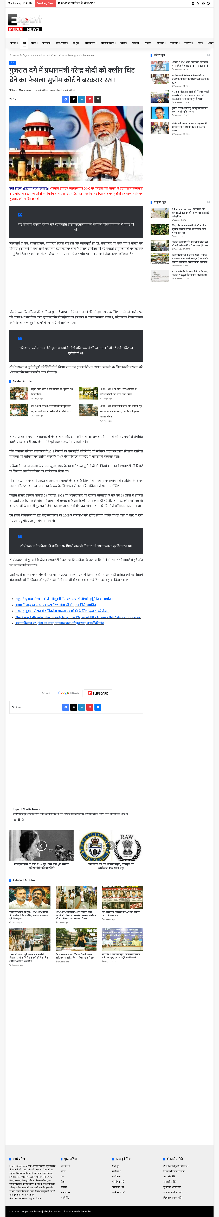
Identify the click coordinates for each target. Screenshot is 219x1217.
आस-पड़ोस (61, 43)
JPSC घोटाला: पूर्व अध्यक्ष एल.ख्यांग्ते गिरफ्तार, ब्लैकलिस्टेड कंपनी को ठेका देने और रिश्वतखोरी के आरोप (28, 958)
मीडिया (160, 43)
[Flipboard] (98, 693)
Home (14, 55)
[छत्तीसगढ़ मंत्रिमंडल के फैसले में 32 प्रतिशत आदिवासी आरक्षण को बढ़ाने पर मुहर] (160, 79)
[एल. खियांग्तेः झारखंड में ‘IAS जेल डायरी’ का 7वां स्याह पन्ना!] (122, 897)
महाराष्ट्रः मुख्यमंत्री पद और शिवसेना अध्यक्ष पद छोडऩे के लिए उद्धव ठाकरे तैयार (62, 611)
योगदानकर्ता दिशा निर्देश (173, 1192)
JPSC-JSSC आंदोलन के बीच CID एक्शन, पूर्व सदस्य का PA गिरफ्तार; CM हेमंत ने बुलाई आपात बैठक (112, 3)
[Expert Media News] (25, 22)
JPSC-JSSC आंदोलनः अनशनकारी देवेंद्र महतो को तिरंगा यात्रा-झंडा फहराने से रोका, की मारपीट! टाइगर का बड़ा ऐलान (76, 915)
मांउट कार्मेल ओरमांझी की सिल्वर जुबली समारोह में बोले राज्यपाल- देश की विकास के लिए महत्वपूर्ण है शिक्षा (190, 95)
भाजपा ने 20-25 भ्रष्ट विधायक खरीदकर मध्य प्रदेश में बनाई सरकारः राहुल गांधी (190, 64)
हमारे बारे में (116, 1171)
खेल (200, 43)
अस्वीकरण (116, 1177)
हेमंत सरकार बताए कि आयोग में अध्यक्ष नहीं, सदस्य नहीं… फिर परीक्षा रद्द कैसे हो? (75, 956)
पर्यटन (148, 43)
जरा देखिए (90, 43)
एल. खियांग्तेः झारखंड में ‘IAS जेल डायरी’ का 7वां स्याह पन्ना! (121, 914)
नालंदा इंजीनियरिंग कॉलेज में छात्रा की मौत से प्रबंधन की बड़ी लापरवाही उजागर (191, 244)
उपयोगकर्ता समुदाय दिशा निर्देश (176, 1166)
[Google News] (68, 693)
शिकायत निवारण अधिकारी (174, 1171)
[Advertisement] (144, 18)
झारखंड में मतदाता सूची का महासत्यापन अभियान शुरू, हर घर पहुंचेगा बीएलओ (121, 956)
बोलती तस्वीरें (107, 43)
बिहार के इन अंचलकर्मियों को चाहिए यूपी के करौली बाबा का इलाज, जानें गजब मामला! (189, 229)
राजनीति (174, 43)
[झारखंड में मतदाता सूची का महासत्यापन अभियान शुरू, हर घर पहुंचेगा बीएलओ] (122, 939)
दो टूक (76, 43)
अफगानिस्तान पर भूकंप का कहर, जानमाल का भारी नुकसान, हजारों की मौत (59, 623)
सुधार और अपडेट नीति (172, 1187)
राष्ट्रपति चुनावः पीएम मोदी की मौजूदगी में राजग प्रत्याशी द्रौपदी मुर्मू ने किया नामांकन (64, 599)
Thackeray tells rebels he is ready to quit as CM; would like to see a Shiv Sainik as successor (78, 617)
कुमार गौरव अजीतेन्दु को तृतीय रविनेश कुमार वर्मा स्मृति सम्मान (190, 110)
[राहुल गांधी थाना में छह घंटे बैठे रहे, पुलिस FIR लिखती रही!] (19, 393)
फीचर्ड (13, 43)
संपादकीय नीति (169, 1182)
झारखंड (46, 43)
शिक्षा (123, 43)
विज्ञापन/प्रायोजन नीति (172, 1198)
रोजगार (187, 43)
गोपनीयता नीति (118, 1182)
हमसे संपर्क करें (118, 1192)
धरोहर (211, 43)
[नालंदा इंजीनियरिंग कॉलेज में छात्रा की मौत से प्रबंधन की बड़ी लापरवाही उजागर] (160, 245)
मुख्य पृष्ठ (115, 1166)
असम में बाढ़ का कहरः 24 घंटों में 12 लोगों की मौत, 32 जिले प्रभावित (55, 605)
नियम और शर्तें (118, 1187)
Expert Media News (21, 90)
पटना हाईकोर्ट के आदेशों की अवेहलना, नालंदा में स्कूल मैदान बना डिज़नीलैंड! (190, 273)
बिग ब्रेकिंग (65, 1166)
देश (24, 43)
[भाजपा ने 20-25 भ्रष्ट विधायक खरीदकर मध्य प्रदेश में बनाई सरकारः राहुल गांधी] (160, 66)
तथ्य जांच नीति (169, 1177)
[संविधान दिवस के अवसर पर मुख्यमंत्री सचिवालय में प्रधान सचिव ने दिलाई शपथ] (160, 128)
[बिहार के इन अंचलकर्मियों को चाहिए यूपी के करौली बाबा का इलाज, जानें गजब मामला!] (160, 229)
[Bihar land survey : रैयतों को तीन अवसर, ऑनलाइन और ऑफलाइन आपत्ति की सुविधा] (160, 213)
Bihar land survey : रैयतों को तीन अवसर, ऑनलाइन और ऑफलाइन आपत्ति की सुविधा (191, 213)
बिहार (33, 43)
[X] (23, 820)
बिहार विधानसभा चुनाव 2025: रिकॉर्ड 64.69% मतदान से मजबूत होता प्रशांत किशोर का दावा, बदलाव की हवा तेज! (190, 258)
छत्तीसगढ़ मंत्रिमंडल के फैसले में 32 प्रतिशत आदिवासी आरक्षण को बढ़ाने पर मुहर (190, 79)
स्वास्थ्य (135, 43)
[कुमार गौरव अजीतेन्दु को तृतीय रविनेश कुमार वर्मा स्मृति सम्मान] (160, 113)
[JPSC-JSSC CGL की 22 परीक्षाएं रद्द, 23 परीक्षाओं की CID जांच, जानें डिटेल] (88, 393)
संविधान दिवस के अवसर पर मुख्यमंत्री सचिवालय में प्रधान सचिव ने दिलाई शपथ (189, 127)
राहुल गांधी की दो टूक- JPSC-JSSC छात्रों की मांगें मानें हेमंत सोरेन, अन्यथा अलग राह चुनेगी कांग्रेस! (29, 915)
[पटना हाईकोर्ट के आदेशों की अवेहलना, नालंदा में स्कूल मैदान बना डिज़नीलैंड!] (160, 276)
